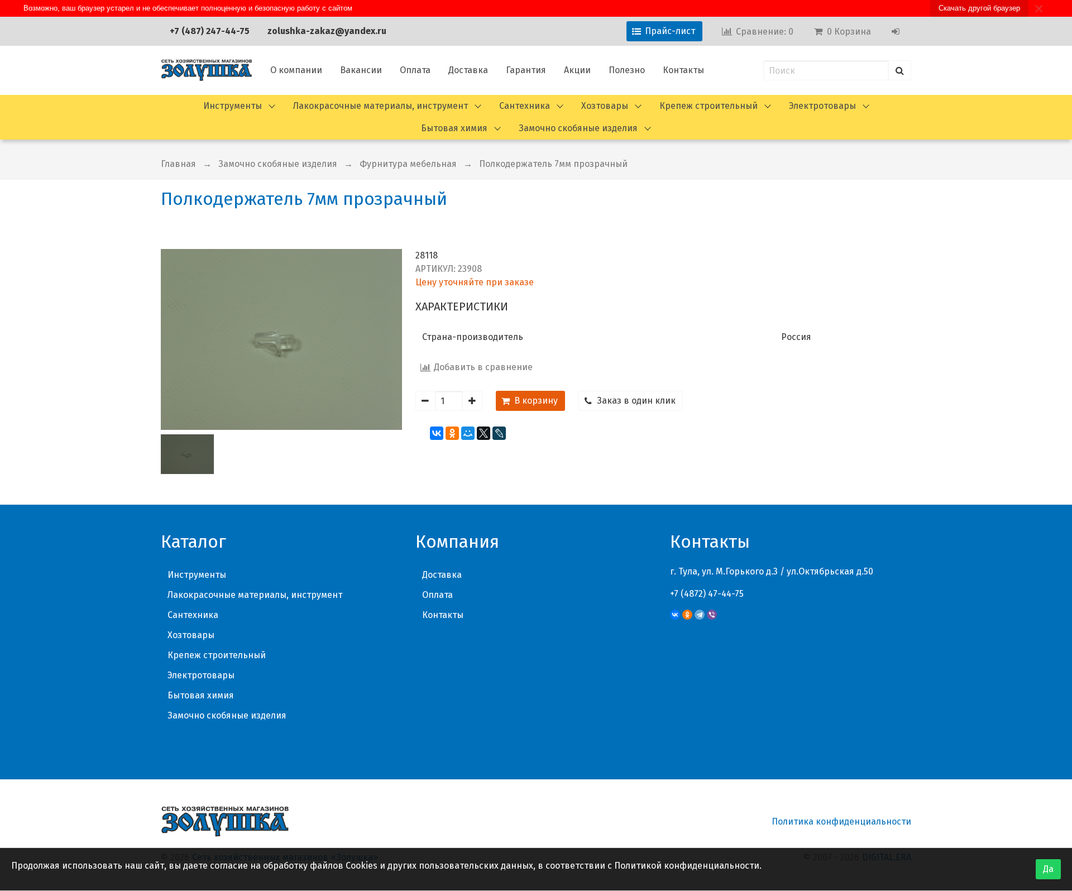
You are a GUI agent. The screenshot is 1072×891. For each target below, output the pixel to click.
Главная (178, 164)
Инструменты (232, 105)
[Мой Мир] (468, 433)
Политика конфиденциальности (841, 821)
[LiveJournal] (499, 433)
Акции (577, 70)
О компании (296, 70)
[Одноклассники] (452, 433)
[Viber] (712, 615)
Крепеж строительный (708, 105)
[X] (483, 433)
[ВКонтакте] (436, 433)
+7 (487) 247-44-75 (210, 31)
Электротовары (822, 105)
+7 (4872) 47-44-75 (707, 593)
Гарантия (526, 70)
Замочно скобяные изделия (578, 128)
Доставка (468, 70)
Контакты (683, 70)
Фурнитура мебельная (408, 164)
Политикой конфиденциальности (686, 865)
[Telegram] (700, 615)
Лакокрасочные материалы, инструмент (380, 105)
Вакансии (361, 70)
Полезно (627, 70)
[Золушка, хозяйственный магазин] (206, 70)
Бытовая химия (454, 128)
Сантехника (524, 105)
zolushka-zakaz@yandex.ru (326, 31)
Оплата (415, 70)
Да (1048, 869)
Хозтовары (604, 105)
